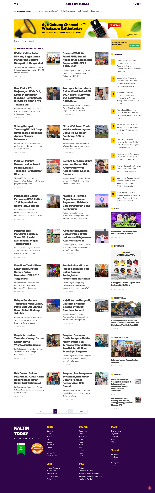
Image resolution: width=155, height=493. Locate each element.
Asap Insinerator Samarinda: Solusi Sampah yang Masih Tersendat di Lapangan (128, 156)
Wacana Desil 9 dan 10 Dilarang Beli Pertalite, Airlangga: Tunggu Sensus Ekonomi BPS (122, 401)
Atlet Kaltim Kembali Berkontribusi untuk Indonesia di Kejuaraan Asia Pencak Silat (77, 235)
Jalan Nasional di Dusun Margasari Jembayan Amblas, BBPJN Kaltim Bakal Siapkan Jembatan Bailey (128, 143)
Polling (49, 447)
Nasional (118, 375)
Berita (23, 41)
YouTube (114, 457)
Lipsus (49, 442)
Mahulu (81, 450)
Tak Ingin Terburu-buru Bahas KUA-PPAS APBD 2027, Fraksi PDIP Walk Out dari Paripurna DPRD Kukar (77, 94)
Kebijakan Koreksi (86, 479)
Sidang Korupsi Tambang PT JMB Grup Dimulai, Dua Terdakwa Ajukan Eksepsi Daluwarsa (28, 132)
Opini (48, 450)
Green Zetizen (52, 455)
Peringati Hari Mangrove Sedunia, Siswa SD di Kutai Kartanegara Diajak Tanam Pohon (26, 237)
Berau (81, 455)
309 (81, 411)
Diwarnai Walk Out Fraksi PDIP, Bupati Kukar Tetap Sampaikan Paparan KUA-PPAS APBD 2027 (77, 59)
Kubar (81, 442)
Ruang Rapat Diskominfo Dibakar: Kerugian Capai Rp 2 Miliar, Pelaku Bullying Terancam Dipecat (129, 114)
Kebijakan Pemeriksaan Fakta (90, 473)
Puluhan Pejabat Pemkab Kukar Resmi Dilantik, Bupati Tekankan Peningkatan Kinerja (28, 167)
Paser (81, 453)
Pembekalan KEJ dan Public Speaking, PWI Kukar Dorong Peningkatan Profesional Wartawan (77, 272)
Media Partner (52, 473)
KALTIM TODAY (77, 3)
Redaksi (82, 468)
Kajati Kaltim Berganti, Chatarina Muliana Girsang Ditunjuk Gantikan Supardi (77, 305)
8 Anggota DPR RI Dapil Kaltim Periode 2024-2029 (125, 284)
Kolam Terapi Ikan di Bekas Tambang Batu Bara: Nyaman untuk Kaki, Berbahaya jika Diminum (74, 11)
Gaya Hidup (115, 434)
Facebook (115, 454)
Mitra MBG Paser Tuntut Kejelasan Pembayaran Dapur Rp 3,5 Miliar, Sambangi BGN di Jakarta (77, 132)
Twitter (114, 460)
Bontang (82, 434)
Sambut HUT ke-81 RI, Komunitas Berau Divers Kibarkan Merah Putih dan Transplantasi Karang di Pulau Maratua (128, 97)
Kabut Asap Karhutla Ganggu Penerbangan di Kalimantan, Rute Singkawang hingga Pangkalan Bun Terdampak (121, 385)
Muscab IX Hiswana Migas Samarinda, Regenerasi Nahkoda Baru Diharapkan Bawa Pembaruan (76, 202)
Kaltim (49, 434)
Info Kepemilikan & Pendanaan (90, 476)
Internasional (116, 431)
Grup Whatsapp (52, 476)
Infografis (119, 246)
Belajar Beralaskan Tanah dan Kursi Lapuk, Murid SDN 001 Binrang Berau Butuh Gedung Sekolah (28, 306)
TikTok (113, 465)
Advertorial (120, 298)
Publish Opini (51, 479)
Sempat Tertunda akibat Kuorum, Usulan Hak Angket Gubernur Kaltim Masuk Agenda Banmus (77, 167)
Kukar (81, 439)
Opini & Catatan (121, 337)
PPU (80, 447)
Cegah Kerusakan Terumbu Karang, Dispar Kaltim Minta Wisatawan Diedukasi (29, 340)
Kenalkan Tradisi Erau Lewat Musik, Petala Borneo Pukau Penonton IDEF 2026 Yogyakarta (27, 272)
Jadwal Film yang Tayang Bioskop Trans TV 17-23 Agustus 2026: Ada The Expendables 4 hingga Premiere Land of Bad (129, 65)
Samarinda (83, 431)
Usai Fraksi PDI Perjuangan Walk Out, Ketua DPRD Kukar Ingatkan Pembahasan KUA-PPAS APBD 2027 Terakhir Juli (28, 96)
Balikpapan (83, 436)
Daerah (49, 436)
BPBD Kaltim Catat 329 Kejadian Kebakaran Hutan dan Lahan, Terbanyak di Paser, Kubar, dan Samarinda (128, 196)
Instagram (115, 462)
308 (75, 411)
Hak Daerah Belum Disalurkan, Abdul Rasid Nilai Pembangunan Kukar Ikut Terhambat (29, 378)
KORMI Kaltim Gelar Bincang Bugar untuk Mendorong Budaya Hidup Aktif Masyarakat (28, 58)
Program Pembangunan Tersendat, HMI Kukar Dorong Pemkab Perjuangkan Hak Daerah (77, 379)
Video (116, 209)
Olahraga (114, 436)
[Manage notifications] (149, 488)
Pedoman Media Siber (87, 471)
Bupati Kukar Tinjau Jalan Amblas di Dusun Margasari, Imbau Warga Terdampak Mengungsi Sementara (127, 82)
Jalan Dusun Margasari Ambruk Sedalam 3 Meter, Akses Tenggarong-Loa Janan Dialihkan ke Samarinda (128, 182)
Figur (113, 439)
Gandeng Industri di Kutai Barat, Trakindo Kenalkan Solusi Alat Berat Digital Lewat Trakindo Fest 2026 (125, 322)
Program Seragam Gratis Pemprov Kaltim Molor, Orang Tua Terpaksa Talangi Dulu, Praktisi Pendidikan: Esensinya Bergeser (77, 343)
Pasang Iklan (51, 471)
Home (16, 41)
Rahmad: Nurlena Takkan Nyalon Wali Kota (124, 361)
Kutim (81, 444)
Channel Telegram (53, 468)
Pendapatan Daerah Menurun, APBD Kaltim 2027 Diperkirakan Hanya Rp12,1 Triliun (28, 200)
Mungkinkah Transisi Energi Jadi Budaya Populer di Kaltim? (124, 232)
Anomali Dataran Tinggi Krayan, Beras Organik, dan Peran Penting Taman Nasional (129, 168)
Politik (49, 439)
